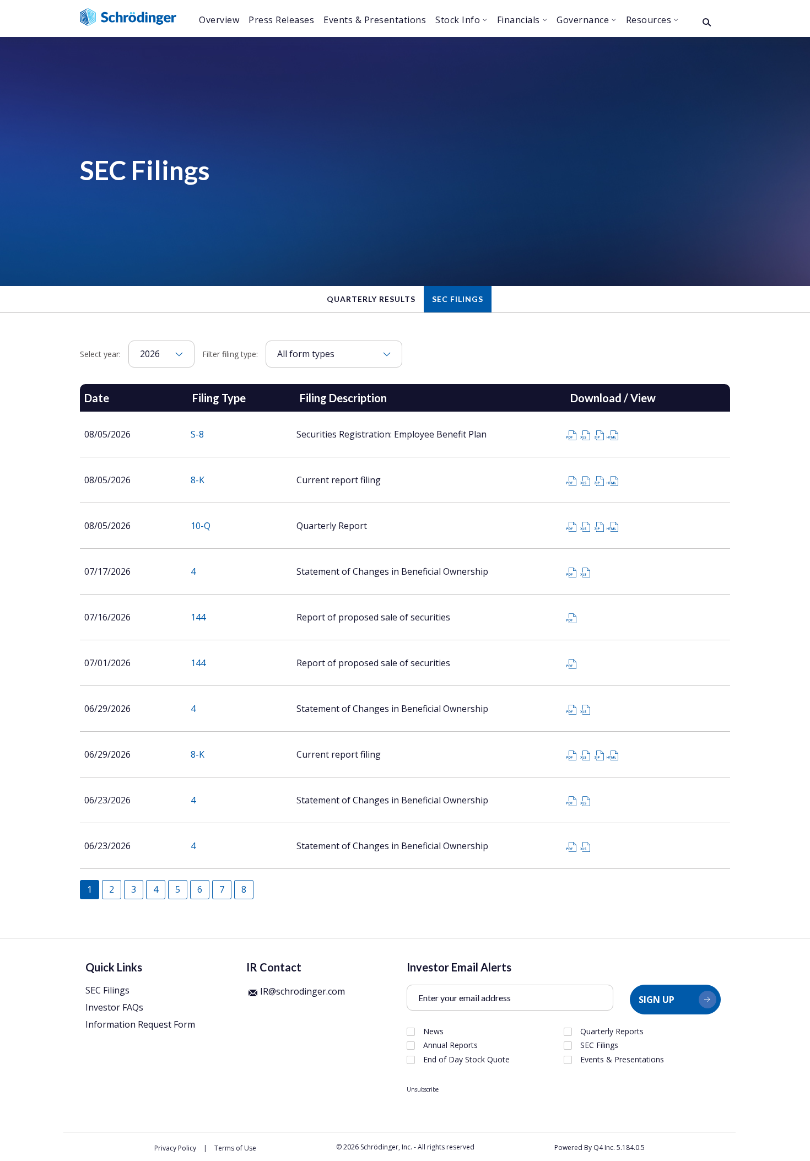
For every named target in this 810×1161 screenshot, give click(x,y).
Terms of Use (235, 1148)
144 (198, 617)
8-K (197, 480)
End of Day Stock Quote (466, 1059)
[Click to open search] (707, 22)
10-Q (200, 526)
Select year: (100, 354)
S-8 (197, 434)
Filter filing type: (230, 354)
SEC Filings (457, 299)
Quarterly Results (371, 299)
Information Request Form (140, 1024)
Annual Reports (450, 1045)
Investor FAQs (114, 1007)
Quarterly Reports (612, 1031)
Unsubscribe (423, 1089)
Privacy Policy (175, 1148)
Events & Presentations (622, 1059)
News (433, 1031)
